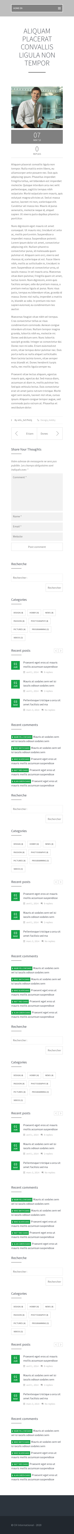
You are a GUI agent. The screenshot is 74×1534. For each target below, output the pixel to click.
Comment (20, 477)
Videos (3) (18, 637)
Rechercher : (20, 577)
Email (17, 526)
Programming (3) (40, 629)
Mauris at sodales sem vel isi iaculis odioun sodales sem (39, 683)
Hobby (52, 420)
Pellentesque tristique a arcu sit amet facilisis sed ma (42, 702)
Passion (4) (19, 621)
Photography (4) (39, 621)
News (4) (49, 612)
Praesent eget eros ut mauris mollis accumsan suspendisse (40, 664)
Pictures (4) (19, 629)
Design (44, 420)
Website (18, 536)
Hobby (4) (34, 612)
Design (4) (18, 612)
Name (17, 516)
